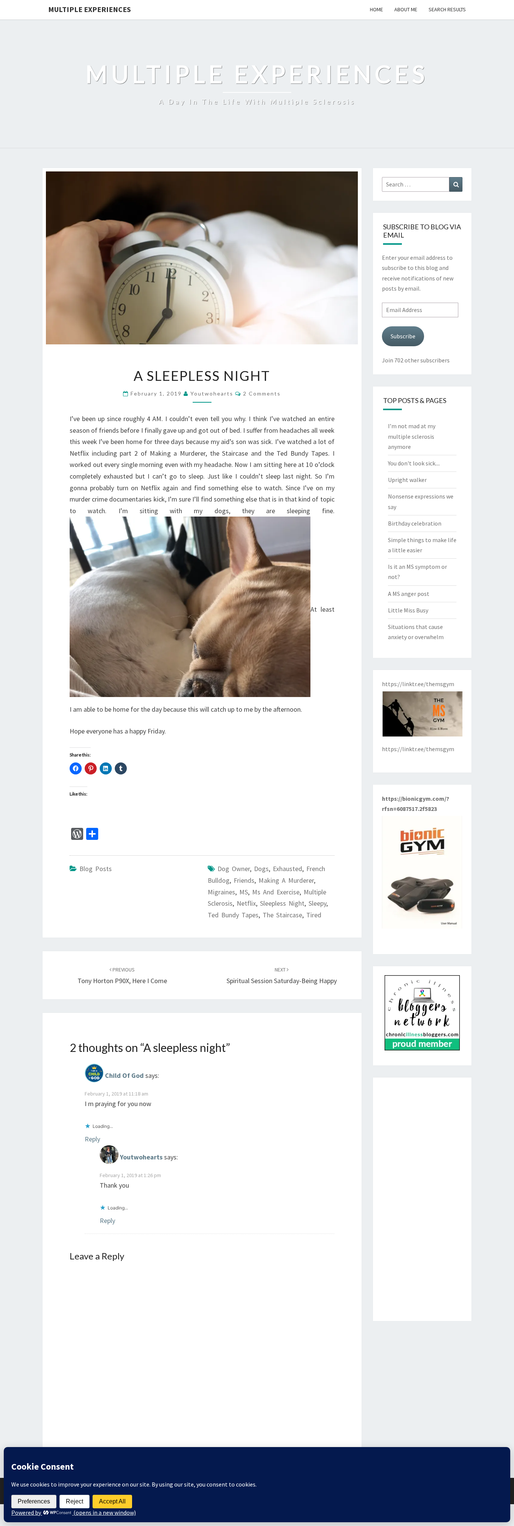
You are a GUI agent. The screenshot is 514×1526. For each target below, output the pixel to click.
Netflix (246, 903)
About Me (405, 9)
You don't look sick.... (414, 463)
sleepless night (282, 903)
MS (243, 892)
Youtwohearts (211, 393)
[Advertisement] (422, 1199)
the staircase (282, 915)
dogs (261, 868)
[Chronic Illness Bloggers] (422, 1015)
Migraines (221, 892)
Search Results (447, 9)
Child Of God (124, 1075)
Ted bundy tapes (233, 915)
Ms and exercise (276, 892)
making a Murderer (286, 880)
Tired (313, 915)
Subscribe (403, 336)
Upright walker (407, 479)
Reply (92, 1139)
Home (376, 9)
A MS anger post (408, 593)
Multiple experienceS (89, 9)
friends (244, 880)
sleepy (317, 903)
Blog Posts (95, 868)
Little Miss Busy (408, 610)
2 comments (262, 393)
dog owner (233, 868)
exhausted (287, 868)
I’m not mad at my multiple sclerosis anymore (411, 436)
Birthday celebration (414, 523)
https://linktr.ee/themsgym (418, 749)
